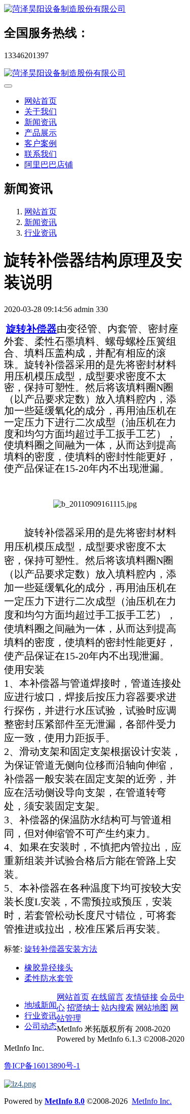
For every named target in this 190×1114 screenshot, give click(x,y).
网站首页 (40, 101)
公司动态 (40, 1026)
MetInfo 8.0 (65, 1101)
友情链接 (142, 997)
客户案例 (40, 143)
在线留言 (107, 997)
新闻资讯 (40, 122)
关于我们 (40, 111)
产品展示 (40, 132)
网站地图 (152, 1007)
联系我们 (40, 154)
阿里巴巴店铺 (48, 164)
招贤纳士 (83, 1007)
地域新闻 (40, 1005)
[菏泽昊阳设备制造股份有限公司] (95, 9)
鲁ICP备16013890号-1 (42, 1065)
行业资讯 (40, 233)
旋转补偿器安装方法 (60, 949)
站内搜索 (117, 1007)
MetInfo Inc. (152, 1101)
